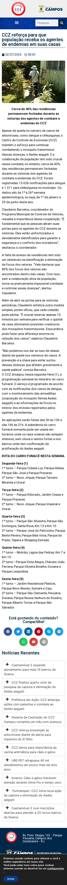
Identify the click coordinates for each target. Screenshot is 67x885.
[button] (17, 22)
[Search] (61, 22)
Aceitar (11, 878)
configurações (55, 868)
